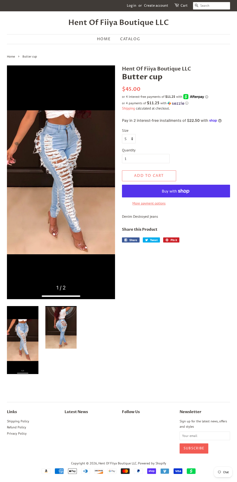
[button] (176, 103)
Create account (156, 5)
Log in (131, 5)
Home (104, 39)
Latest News (76, 411)
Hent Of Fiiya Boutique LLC (118, 22)
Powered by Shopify (152, 463)
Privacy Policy (17, 433)
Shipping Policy (18, 421)
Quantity (128, 150)
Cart (184, 5)
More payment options (148, 203)
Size (125, 130)
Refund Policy (16, 427)
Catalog (130, 39)
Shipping (128, 108)
